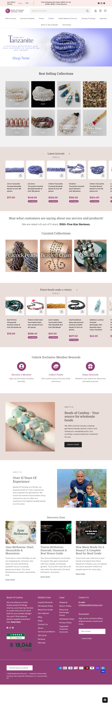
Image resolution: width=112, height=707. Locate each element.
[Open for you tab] (105, 700)
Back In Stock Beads (49, 25)
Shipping (63, 602)
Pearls (41, 18)
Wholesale (66, 25)
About (40, 628)
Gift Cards (42, 635)
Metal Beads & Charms (67, 18)
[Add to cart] (20, 175)
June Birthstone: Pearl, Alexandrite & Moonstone (19, 550)
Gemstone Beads (27, 18)
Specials (103, 18)
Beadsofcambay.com (19, 673)
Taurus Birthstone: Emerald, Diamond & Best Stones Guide (54, 550)
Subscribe (86, 639)
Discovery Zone (56, 517)
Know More (73, 445)
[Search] (87, 11)
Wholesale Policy (45, 606)
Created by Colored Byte (37, 673)
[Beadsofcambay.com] (14, 11)
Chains (51, 18)
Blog (40, 617)
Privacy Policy (65, 623)
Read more (10, 580)
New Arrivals (10, 18)
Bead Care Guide (45, 610)
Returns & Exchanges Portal (64, 612)
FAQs (40, 621)
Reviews (41, 639)
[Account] (95, 11)
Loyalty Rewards (45, 602)
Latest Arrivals (56, 153)
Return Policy (65, 606)
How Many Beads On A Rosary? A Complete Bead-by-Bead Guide (90, 550)
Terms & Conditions (46, 632)
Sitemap (41, 643)
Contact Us (43, 624)
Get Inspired (43, 613)
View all (56, 157)
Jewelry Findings (88, 18)
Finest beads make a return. (56, 289)
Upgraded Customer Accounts (63, 629)
